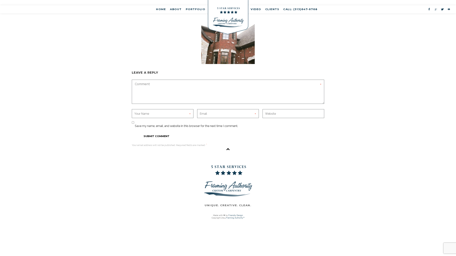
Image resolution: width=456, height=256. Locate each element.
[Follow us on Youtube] (449, 9)
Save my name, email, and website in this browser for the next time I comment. (186, 126)
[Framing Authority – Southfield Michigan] (228, 17)
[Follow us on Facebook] (429, 9)
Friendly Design (235, 215)
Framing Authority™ (235, 218)
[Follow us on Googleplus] (436, 9)
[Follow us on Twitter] (442, 9)
